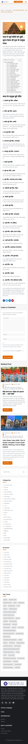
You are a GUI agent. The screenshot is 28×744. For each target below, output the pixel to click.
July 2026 (6, 552)
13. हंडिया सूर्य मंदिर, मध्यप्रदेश (14, 80)
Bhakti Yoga (21, 602)
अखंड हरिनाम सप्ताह (13, 389)
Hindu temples (13, 621)
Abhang (5, 599)
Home (2, 10)
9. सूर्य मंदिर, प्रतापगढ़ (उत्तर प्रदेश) (14, 75)
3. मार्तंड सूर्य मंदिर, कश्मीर (13, 66)
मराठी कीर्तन (17, 667)
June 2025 (6, 577)
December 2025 (8, 563)
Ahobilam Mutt (12, 599)
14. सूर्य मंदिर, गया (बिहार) (13, 82)
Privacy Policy (4, 733)
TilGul (5, 655)
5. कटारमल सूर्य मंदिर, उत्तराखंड (14, 69)
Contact (3, 728)
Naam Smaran (7, 636)
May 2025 (6, 580)
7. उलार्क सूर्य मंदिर (12, 72)
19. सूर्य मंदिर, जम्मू (12, 89)
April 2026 (6, 554)
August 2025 (7, 573)
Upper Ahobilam (7, 661)
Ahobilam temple (7, 602)
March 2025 (7, 584)
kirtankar (14, 627)
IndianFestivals (7, 624)
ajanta (15, 602)
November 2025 (8, 566)
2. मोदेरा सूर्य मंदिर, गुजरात (13, 65)
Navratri (5, 642)
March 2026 (7, 557)
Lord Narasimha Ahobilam (9, 630)
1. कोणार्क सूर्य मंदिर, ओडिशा (13, 63)
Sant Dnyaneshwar (8, 645)
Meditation (7, 503)
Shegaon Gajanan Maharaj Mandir (11, 649)
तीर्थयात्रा (19, 389)
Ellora (18, 605)
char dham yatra (8, 436)
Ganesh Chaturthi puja (9, 615)
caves (5, 605)
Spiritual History (8, 519)
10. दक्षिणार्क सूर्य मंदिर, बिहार (13, 76)
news (5, 505)
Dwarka (6, 487)
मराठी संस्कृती (7, 537)
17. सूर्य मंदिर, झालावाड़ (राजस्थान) (14, 86)
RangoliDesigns (20, 642)
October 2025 (7, 568)
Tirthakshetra (6, 389)
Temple (14, 437)
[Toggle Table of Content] (19, 60)
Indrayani (14, 624)
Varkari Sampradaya (8, 664)
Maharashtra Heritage (9, 498)
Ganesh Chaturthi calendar (10, 612)
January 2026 (7, 561)
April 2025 (6, 582)
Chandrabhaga (11, 605)
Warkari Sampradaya (8, 667)
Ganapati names (13, 608)
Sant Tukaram (17, 645)
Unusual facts (21, 658)
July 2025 (6, 575)
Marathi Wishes (8, 501)
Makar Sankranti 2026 (9, 633)
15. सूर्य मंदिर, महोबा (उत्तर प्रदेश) (14, 83)
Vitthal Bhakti (18, 664)
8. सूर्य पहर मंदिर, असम (12, 73)
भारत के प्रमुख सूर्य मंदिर (8, 62)
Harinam (18, 618)
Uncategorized (7, 526)
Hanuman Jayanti (8, 494)
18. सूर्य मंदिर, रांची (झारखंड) (13, 87)
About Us (3, 719)
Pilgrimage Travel (8, 510)
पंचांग (5, 535)
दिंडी (22, 389)
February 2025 (7, 586)
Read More (7, 409)
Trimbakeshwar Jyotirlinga (10, 658)
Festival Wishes (8, 492)
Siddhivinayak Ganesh (9, 652)
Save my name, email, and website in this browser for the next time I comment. (13, 345)
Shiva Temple (9, 437)
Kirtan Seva (20, 627)
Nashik (20, 639)
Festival (6, 489)
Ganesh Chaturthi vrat (9, 618)
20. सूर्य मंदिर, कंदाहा (12, 90)
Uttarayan (15, 661)
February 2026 (7, 559)
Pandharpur (18, 387)
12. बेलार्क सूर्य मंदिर (12, 79)
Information (8, 10)
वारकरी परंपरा (7, 387)
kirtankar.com (7, 384)
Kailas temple (7, 627)
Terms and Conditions (6, 731)
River (5, 514)
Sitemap (3, 721)
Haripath (5, 621)
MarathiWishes (19, 633)
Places (5, 512)
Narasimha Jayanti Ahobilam (10, 639)
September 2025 (8, 570)
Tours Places (11, 655)
